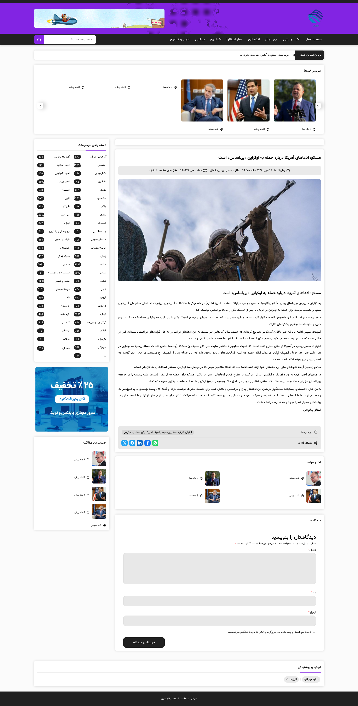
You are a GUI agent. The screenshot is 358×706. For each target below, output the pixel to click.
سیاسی (200, 39)
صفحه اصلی (313, 39)
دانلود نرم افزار (311, 679)
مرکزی (55, 339)
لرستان (54, 331)
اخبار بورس (90, 173)
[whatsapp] (155, 443)
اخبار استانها (234, 39)
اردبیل (90, 190)
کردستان (54, 306)
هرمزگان (90, 347)
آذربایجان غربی (54, 157)
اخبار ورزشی (291, 39)
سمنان (54, 264)
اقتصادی (254, 39)
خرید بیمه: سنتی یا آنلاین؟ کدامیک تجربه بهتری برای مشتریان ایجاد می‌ (249, 55)
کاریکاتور (91, 306)
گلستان (54, 322)
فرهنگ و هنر (54, 289)
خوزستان (54, 248)
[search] (39, 39)
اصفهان (54, 190)
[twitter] (124, 443)
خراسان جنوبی (90, 240)
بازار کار (54, 206)
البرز (54, 198)
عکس (91, 281)
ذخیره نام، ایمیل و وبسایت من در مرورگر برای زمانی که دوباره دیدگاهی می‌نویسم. (269, 632)
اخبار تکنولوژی (54, 173)
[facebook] (147, 443)
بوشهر (90, 215)
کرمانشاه (54, 314)
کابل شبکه (291, 679)
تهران (54, 223)
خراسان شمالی (90, 248)
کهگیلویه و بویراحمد (90, 322)
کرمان (90, 314)
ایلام (90, 206)
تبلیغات (91, 223)
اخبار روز (215, 39)
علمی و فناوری (180, 39)
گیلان (90, 331)
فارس (90, 289)
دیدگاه (311, 550)
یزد (90, 356)
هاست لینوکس (179, 699)
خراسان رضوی (54, 240)
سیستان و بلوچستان (55, 273)
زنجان (90, 256)
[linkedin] (140, 443)
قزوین (90, 298)
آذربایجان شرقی (90, 157)
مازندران (91, 339)
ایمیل (312, 612)
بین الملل (271, 39)
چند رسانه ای (91, 231)
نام (313, 593)
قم (54, 298)
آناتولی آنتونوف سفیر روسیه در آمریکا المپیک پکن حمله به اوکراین (158, 432)
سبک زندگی (54, 256)
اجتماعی (90, 165)
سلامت (90, 264)
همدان (54, 348)
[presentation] (318, 106)
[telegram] (132, 443)
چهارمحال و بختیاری (54, 231)
